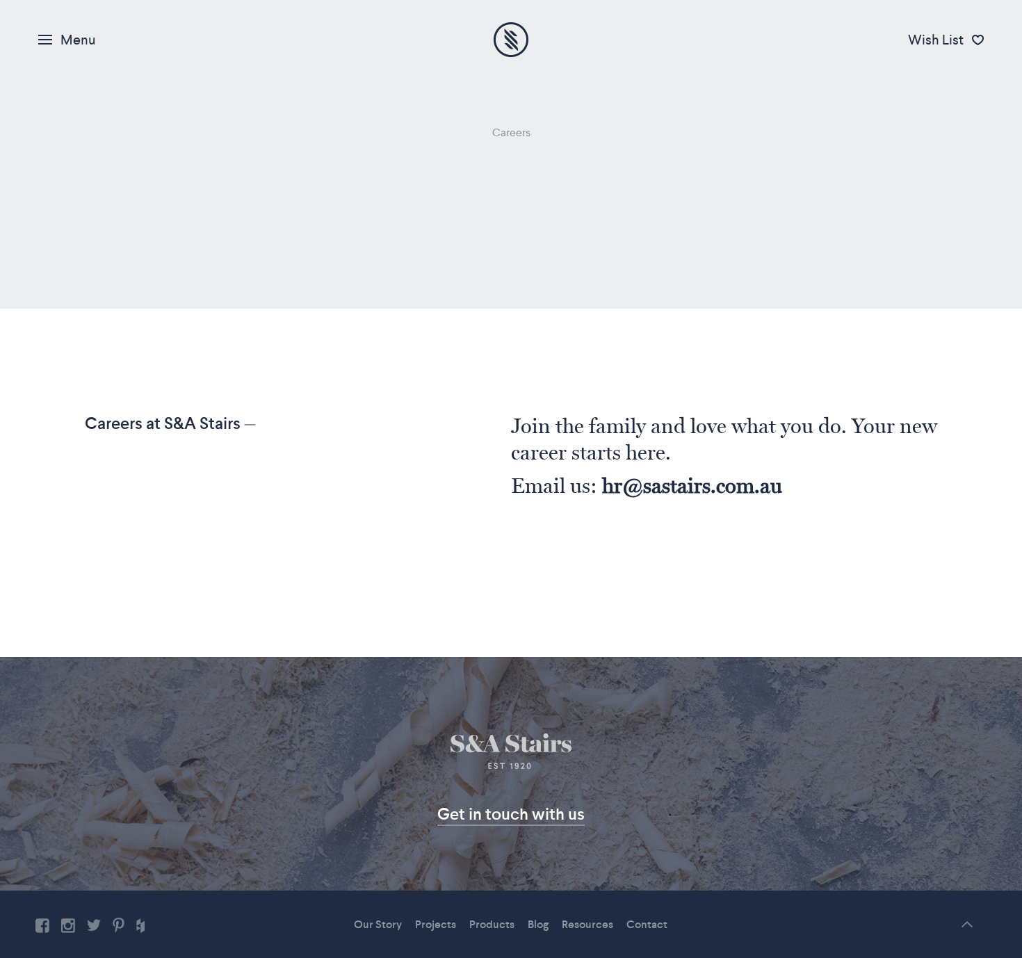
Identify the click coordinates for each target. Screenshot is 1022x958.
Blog (538, 924)
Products (491, 924)
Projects (435, 924)
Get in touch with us (511, 814)
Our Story (378, 924)
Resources (587, 924)
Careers (511, 132)
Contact (646, 924)
